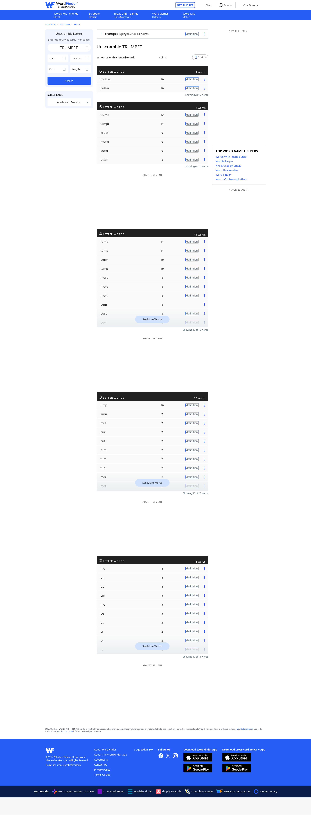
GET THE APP (185, 5)
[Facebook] (161, 756)
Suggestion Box (143, 749)
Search (69, 81)
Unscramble (65, 24)
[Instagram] (175, 756)
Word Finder (50, 24)
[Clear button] (87, 48)
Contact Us (100, 764)
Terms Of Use (102, 774)
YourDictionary (268, 791)
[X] (168, 756)
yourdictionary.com (245, 729)
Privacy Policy (102, 769)
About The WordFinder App (110, 754)
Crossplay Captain (202, 791)
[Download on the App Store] (197, 757)
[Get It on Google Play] (197, 768)
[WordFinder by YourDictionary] (61, 5)
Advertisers (101, 759)
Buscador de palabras (237, 791)
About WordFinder (105, 749)
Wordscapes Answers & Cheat (76, 791)
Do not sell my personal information (63, 764)
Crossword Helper (114, 791)
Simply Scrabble (171, 791)
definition (192, 34)
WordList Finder (143, 791)
